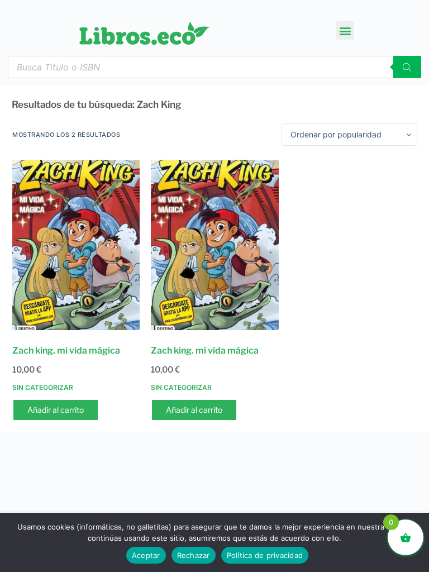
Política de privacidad (265, 555)
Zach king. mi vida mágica (66, 350)
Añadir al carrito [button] (55, 409)
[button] (345, 30)
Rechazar (193, 555)
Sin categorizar (42, 387)
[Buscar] (407, 67)
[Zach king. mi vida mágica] (76, 245)
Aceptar (146, 555)
